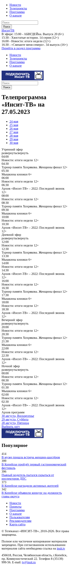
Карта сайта (17, 524)
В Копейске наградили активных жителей (30, 485)
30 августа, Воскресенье (18, 416)
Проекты (15, 506)
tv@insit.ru (29, 562)
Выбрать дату (11, 426)
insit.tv (61, 548)
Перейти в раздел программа (21, 48)
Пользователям (19, 517)
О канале (15, 15)
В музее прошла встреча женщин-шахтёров (31, 457)
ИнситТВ (8, 30)
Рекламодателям (20, 520)
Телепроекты (18, 8)
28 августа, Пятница (15, 423)
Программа (17, 12)
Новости (15, 5)
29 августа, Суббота (15, 419)
